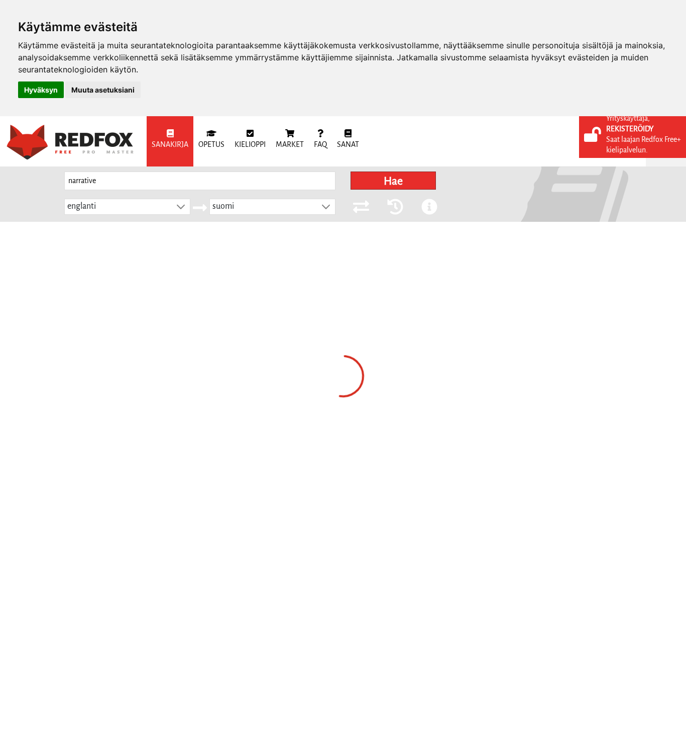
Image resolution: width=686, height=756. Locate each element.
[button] (181, 206)
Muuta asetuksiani (103, 90)
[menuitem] (170, 141)
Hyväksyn (41, 90)
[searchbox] (199, 181)
